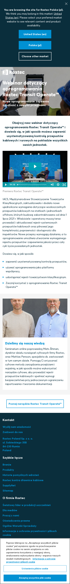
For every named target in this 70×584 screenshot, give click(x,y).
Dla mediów (10, 510)
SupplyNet (9, 485)
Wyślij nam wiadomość (17, 426)
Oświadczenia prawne (16, 520)
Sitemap (8, 490)
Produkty (8, 469)
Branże (7, 464)
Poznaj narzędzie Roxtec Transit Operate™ (35, 403)
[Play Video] (6, 184)
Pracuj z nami (11, 515)
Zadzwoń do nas (13, 432)
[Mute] (52, 184)
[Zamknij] (66, 3)
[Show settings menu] (58, 184)
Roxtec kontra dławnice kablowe (23, 480)
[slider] (32, 184)
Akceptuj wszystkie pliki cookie (35, 578)
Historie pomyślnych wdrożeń (21, 475)
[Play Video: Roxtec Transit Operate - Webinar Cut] (35, 166)
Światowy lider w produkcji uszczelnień (27, 505)
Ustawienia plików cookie (35, 568)
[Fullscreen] (64, 184)
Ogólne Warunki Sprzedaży (19, 525)
